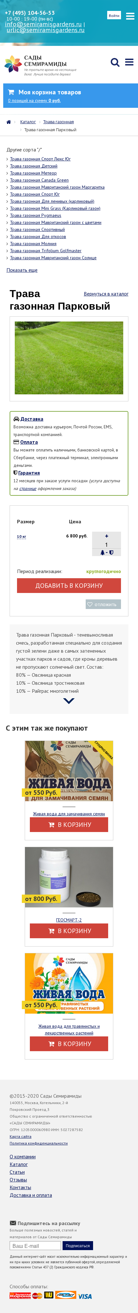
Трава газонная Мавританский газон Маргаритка (57, 187)
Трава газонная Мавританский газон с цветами (55, 222)
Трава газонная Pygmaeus (35, 215)
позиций (34, 100)
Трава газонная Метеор (33, 173)
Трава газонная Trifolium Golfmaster (46, 250)
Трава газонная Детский (33, 166)
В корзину (73, 824)
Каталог (19, 1164)
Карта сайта (20, 1136)
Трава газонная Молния (33, 243)
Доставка (32, 419)
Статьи (17, 1172)
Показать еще (22, 270)
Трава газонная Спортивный (37, 229)
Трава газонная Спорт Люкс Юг (40, 159)
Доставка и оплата (31, 1195)
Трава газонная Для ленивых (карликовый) (52, 201)
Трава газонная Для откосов (38, 236)
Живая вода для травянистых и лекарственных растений (69, 1029)
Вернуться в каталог (106, 293)
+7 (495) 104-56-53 (30, 12)
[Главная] (10, 121)
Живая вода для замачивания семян (69, 814)
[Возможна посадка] (103, 552)
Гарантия (29, 472)
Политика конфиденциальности (39, 1143)
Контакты (20, 1187)
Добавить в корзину (69, 585)
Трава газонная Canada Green (39, 180)
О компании (23, 1156)
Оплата (29, 442)
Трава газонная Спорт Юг (35, 194)
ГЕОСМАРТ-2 (69, 920)
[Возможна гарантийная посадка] (111, 552)
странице (27, 488)
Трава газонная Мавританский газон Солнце (53, 258)
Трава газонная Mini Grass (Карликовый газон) (55, 208)
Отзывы (18, 1179)
